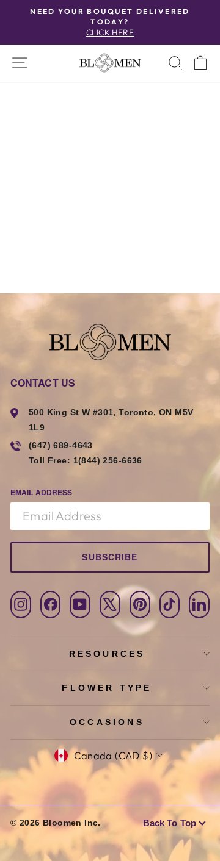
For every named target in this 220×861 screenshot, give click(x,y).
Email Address (41, 492)
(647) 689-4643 (61, 445)
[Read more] (109, 62)
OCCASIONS (107, 722)
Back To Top (169, 823)
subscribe (110, 557)
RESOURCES (107, 654)
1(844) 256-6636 (107, 460)
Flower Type (107, 688)
